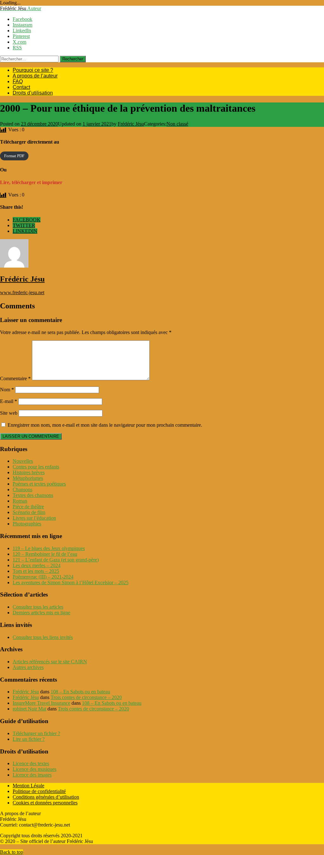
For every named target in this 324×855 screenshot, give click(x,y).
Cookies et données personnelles (45, 802)
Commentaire (15, 378)
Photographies (27, 523)
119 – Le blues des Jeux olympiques (49, 548)
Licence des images (32, 775)
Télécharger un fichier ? (36, 733)
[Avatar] (14, 266)
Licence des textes (31, 763)
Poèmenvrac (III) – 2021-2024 (43, 576)
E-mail (8, 401)
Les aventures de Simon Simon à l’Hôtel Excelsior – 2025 (70, 582)
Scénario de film (29, 512)
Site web (8, 413)
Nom (7, 389)
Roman (20, 501)
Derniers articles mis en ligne (41, 612)
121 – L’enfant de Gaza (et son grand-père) (56, 559)
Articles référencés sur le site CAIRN (50, 661)
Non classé (177, 124)
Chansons (22, 489)
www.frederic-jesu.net (22, 292)
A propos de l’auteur (35, 75)
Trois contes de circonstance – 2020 (86, 697)
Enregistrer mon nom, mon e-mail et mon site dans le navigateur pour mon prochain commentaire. (105, 425)
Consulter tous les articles (38, 607)
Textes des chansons (33, 495)
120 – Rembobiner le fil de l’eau (45, 554)
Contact (21, 87)
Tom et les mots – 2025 (36, 571)
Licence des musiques (34, 769)
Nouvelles (23, 461)
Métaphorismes (28, 478)
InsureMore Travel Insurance (41, 703)
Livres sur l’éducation (34, 518)
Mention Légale (28, 785)
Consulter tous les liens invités (43, 637)
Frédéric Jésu (131, 124)
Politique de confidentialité (39, 791)
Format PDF (14, 156)
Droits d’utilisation (33, 93)
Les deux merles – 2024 (36, 565)
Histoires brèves (29, 472)
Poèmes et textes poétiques (39, 483)
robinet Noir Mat (29, 708)
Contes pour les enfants (36, 466)
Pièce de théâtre (28, 506)
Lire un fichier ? (29, 739)
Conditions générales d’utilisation (46, 797)
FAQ (18, 81)
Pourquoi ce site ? (33, 70)
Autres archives (28, 667)
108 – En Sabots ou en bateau (80, 691)
